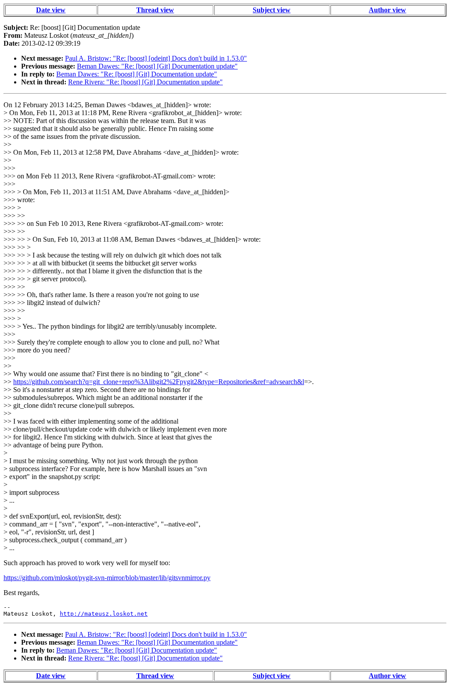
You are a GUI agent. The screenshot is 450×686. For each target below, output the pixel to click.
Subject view (271, 10)
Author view (387, 10)
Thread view (155, 10)
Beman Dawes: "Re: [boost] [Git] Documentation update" (157, 66)
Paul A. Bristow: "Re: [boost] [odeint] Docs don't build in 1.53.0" (156, 58)
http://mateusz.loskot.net (104, 613)
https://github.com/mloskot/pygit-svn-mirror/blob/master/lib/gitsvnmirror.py (107, 577)
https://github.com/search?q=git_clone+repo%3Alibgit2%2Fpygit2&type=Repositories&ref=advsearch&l (158, 381)
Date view (50, 10)
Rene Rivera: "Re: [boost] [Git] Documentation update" (145, 82)
